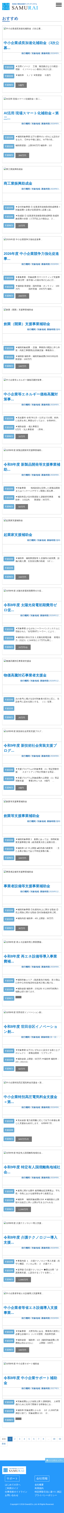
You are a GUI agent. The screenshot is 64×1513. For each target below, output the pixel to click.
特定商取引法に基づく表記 (48, 1491)
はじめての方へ (13, 1484)
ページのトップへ (55, 1460)
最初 (4, 1439)
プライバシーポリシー (46, 1495)
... (48, 1439)
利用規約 (39, 1488)
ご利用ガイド (11, 1488)
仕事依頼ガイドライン (16, 1491)
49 (54, 1439)
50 (60, 1439)
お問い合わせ (11, 1495)
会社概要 (39, 1484)
